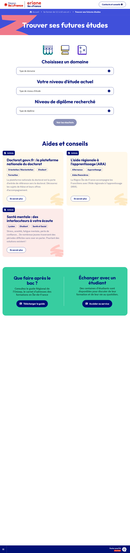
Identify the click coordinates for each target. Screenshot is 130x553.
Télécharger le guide (34, 303)
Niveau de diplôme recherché (65, 101)
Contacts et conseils (111, 4)
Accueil (35, 12)
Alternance (77, 169)
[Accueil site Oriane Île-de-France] (35, 4)
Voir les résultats (65, 122)
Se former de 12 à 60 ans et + (57, 12)
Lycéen (11, 226)
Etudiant (42, 169)
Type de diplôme (26, 111)
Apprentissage (94, 169)
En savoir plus (16, 198)
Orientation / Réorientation (20, 169)
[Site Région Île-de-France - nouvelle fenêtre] (13, 4)
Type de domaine (27, 71)
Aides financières (80, 175)
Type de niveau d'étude (30, 91)
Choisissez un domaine (65, 61)
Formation (13, 175)
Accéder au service (99, 303)
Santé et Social (39, 226)
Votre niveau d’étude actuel (65, 81)
